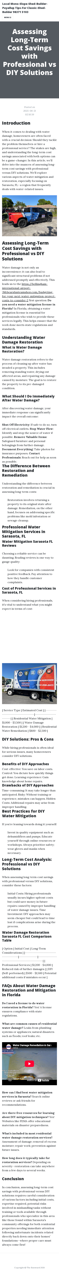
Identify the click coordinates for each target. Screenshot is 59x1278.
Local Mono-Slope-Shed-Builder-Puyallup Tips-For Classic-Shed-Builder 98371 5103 (24, 8)
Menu (7, 17)
